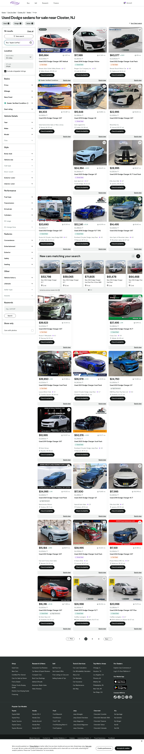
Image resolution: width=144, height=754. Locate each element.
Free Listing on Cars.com (60, 675)
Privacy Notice (34, 746)
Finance (56, 3)
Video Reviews (37, 689)
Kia (115, 711)
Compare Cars (37, 675)
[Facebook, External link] (119, 697)
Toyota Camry (16, 725)
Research (45, 3)
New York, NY (97, 689)
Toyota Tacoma (17, 721)
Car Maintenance (78, 685)
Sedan (29, 12)
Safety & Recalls (37, 682)
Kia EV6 (116, 728)
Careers (72, 738)
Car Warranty (77, 678)
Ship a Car (76, 675)
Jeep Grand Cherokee (80, 718)
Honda (34, 711)
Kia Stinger (117, 721)
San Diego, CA (97, 692)
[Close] (141, 741)
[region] (72, 746)
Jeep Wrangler (78, 714)
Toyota (14, 711)
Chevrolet (97, 711)
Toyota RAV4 (16, 714)
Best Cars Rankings (38, 678)
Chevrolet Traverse (100, 721)
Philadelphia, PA (98, 685)
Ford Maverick (57, 714)
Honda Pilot (36, 725)
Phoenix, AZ (97, 678)
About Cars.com (34, 738)
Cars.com (88, 746)
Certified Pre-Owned (19, 675)
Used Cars (15, 668)
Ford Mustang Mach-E (60, 725)
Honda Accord (36, 721)
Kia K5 (116, 725)
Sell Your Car (56, 668)
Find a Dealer (16, 682)
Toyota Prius (16, 718)
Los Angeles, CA (98, 675)
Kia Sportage (118, 714)
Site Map (76, 689)
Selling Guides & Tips (59, 678)
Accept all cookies (123, 748)
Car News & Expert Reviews (41, 671)
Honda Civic (36, 718)
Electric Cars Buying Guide (20, 691)
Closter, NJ (21, 12)
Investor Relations (59, 738)
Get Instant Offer (58, 671)
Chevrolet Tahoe (99, 725)
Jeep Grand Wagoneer (80, 725)
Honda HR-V (36, 728)
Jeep (75, 711)
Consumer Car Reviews (39, 668)
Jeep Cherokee (78, 728)
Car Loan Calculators (80, 668)
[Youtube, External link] (122, 697)
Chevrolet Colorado (100, 728)
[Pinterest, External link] (130, 697)
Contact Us (46, 738)
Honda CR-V (36, 714)
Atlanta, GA (96, 682)
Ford (54, 711)
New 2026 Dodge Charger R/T (49, 281)
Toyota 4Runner (17, 728)
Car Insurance (77, 682)
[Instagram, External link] (126, 697)
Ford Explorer (57, 728)
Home (4, 12)
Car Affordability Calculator (81, 671)
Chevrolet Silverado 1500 (102, 718)
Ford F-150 (56, 721)
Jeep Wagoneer (78, 721)
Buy (28, 3)
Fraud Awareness (99, 738)
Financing (15, 694)
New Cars (15, 671)
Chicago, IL (96, 668)
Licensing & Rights (83, 738)
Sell (36, 3)
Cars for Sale (11, 12)
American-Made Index (39, 685)
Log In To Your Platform (121, 671)
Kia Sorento (118, 718)
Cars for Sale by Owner (19, 678)
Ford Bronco (57, 718)
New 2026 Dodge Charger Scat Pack (114, 281)
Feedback (111, 738)
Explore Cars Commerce (122, 668)
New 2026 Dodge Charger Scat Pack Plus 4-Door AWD (93, 281)
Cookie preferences (104, 748)
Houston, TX (97, 671)
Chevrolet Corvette (100, 714)
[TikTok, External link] (115, 697)
